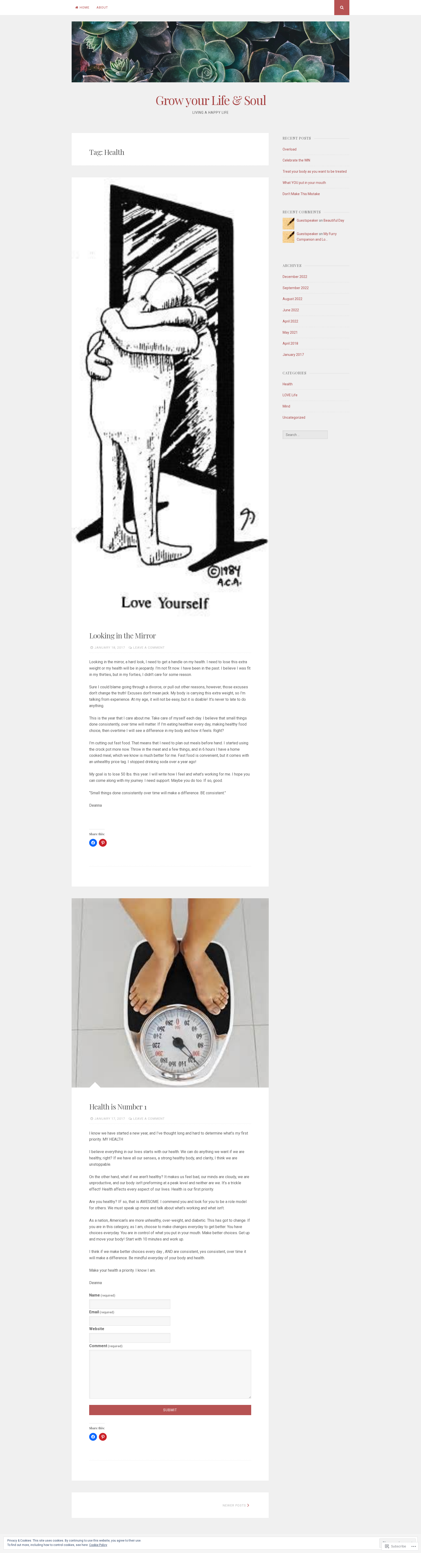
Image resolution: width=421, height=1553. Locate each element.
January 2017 (293, 355)
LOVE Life (290, 395)
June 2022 (291, 310)
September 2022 (296, 288)
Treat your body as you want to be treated (315, 171)
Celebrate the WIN (296, 160)
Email (101, 1312)
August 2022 (292, 299)
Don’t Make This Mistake (301, 194)
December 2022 (295, 277)
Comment (106, 1346)
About (102, 7)
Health (288, 384)
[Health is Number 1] (170, 993)
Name (102, 1295)
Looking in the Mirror (122, 635)
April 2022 (290, 321)
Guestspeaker (307, 220)
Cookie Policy (98, 1545)
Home (84, 7)
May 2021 (290, 332)
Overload (290, 149)
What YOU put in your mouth (304, 183)
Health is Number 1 (117, 1106)
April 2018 (290, 343)
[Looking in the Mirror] (170, 396)
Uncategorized (294, 417)
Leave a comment (149, 647)
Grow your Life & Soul (210, 100)
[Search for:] (305, 435)
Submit (170, 1410)
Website (96, 1328)
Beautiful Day (334, 220)
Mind (286, 406)
